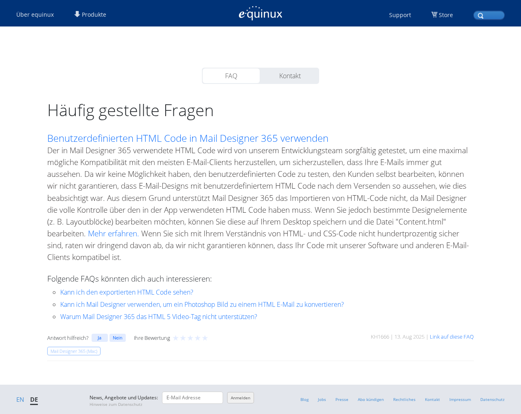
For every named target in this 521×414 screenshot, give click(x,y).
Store (446, 15)
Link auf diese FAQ (452, 336)
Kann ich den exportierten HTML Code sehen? (126, 292)
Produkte (93, 14)
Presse (341, 399)
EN (20, 399)
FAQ (231, 75)
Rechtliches (404, 399)
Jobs (322, 399)
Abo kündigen (371, 399)
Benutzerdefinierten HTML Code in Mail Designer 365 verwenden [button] (187, 138)
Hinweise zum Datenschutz (116, 404)
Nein (118, 338)
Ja (99, 338)
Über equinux (35, 14)
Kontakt (290, 75)
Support (400, 15)
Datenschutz (492, 399)
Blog (304, 399)
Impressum (460, 399)
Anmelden (240, 398)
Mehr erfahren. (113, 233)
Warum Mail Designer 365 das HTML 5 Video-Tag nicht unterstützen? (158, 316)
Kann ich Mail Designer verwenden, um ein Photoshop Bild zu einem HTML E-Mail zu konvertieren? (202, 304)
